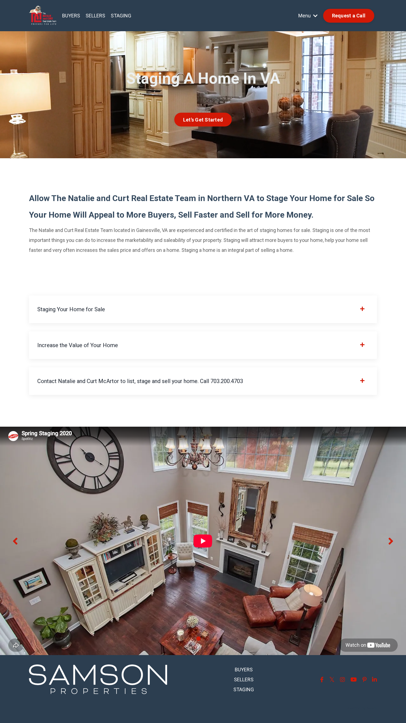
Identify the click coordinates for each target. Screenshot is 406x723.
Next (391, 541)
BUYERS (71, 16)
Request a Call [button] (349, 16)
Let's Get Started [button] (203, 120)
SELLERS (95, 16)
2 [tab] (207, 638)
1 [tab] (198, 638)
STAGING (121, 16)
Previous (15, 541)
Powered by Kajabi (361, 708)
